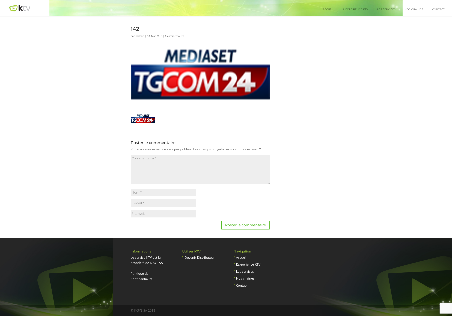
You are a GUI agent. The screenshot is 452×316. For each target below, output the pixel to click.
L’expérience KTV (355, 9)
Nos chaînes (414, 9)
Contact (438, 9)
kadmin (139, 36)
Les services (386, 9)
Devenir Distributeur (200, 257)
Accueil (328, 9)
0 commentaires (174, 36)
